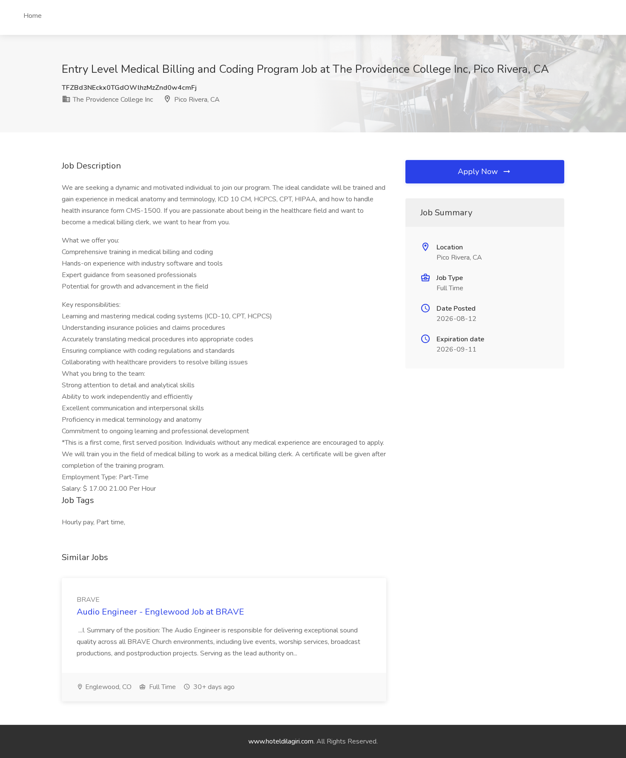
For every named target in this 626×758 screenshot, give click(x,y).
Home (32, 15)
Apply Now (479, 171)
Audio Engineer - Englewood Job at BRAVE (160, 612)
